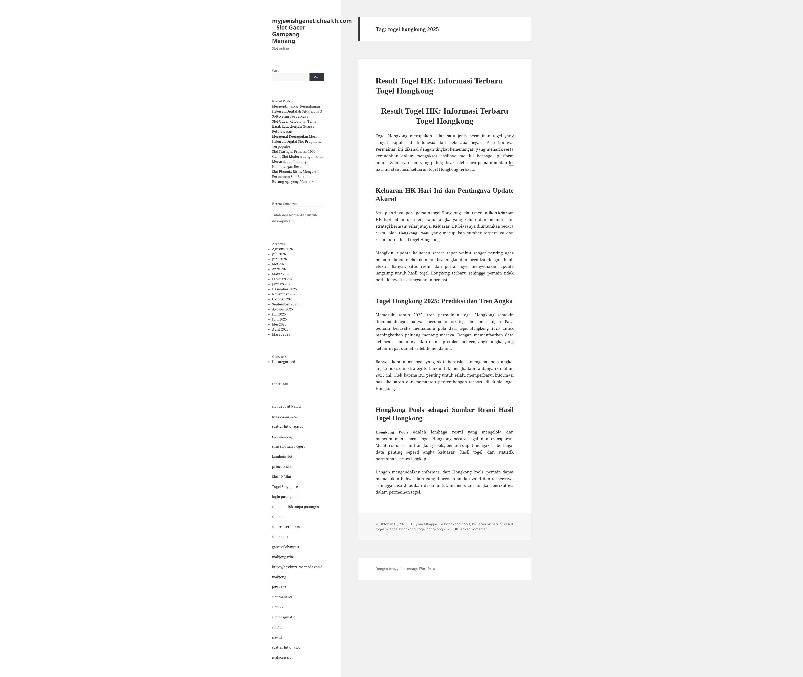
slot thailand (282, 597)
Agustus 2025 (282, 309)
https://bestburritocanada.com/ (297, 567)
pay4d (277, 637)
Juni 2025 (279, 319)
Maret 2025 (281, 334)
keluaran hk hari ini (487, 524)
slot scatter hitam (286, 526)
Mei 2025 (279, 324)
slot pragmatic (283, 617)
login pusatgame (285, 496)
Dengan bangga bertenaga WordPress (406, 568)
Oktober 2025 (283, 299)
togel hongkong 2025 (434, 529)
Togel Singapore (285, 486)
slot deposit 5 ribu (286, 406)
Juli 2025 (279, 314)
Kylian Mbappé (425, 524)
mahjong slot (282, 657)
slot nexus (280, 537)
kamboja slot (282, 456)
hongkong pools (457, 524)
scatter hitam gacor (287, 426)
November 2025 (284, 294)
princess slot (282, 466)
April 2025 (280, 329)
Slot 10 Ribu (281, 476)
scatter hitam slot (286, 647)
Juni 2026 (279, 259)
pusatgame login (285, 416)
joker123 (279, 587)
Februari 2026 (283, 279)
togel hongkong (403, 529)
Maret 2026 (281, 274)
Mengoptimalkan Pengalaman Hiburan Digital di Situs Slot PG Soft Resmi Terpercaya (297, 111)
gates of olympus (285, 547)
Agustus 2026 (282, 249)
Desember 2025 (284, 289)
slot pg (277, 516)
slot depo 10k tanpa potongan (295, 506)
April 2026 (280, 269)
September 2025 (285, 304)
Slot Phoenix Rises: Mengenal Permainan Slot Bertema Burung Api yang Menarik (295, 176)
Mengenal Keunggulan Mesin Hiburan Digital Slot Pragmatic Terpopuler (296, 141)
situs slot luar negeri (288, 446)
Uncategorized (283, 361)
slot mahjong (282, 436)
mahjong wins (283, 557)
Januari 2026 (282, 284)
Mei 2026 (279, 264)
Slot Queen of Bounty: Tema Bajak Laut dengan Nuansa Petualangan (294, 126)
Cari (275, 70)
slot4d (277, 627)
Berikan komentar (472, 529)
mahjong (279, 577)
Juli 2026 (279, 254)
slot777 (277, 607)
